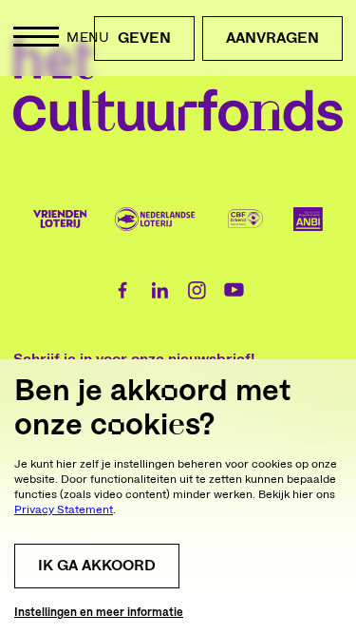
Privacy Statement (63, 509)
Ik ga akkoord (97, 565)
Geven (144, 38)
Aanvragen (272, 38)
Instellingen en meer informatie (98, 612)
